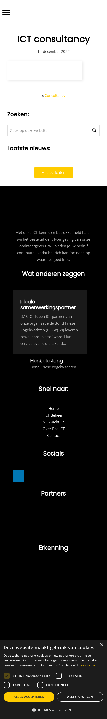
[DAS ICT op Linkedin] (18, 476)
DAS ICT (66, 10)
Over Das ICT (54, 428)
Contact (53, 435)
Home (53, 408)
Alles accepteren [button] (29, 697)
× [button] (101, 645)
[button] (53, 710)
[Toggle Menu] (6, 12)
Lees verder (88, 665)
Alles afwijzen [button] (80, 697)
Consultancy (55, 95)
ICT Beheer (53, 415)
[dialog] (53, 679)
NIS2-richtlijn (54, 421)
